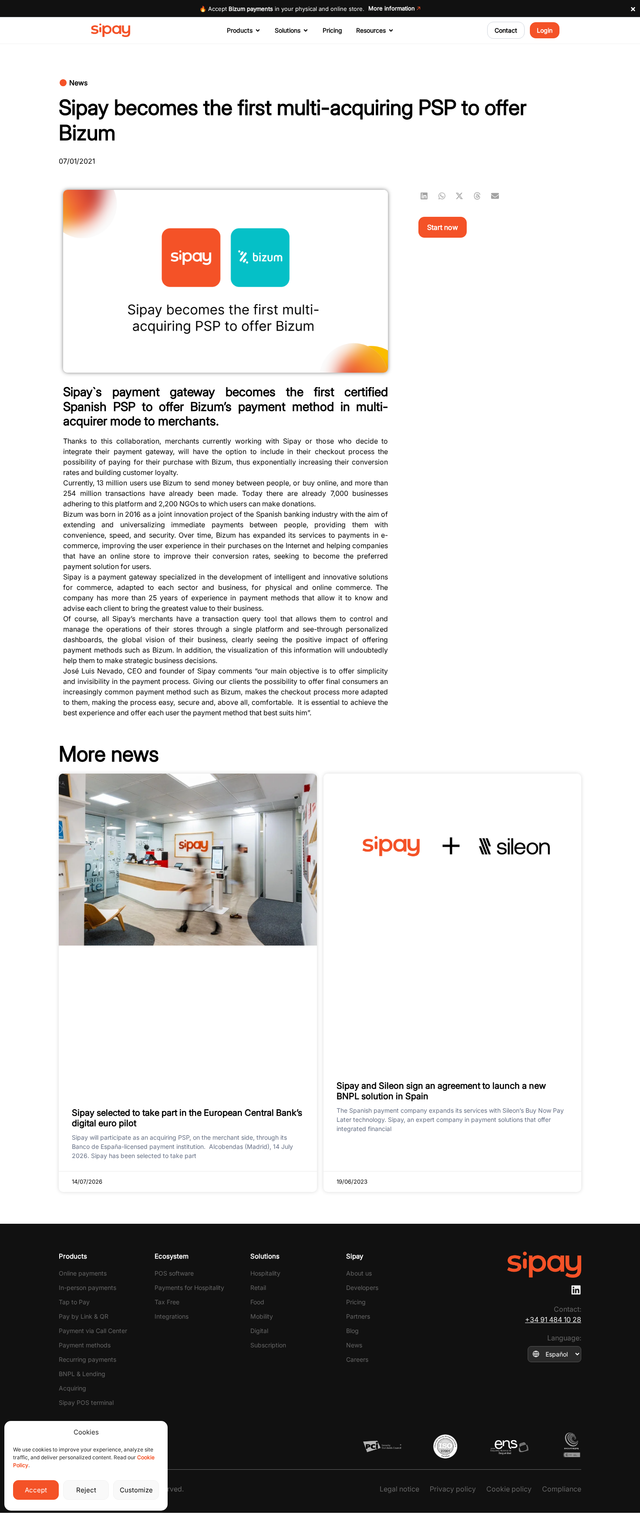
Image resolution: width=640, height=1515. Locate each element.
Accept (36, 1490)
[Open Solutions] (306, 30)
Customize (136, 1490)
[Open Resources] (391, 30)
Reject (86, 1490)
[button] (73, 83)
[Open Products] (258, 30)
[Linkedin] (576, 1290)
